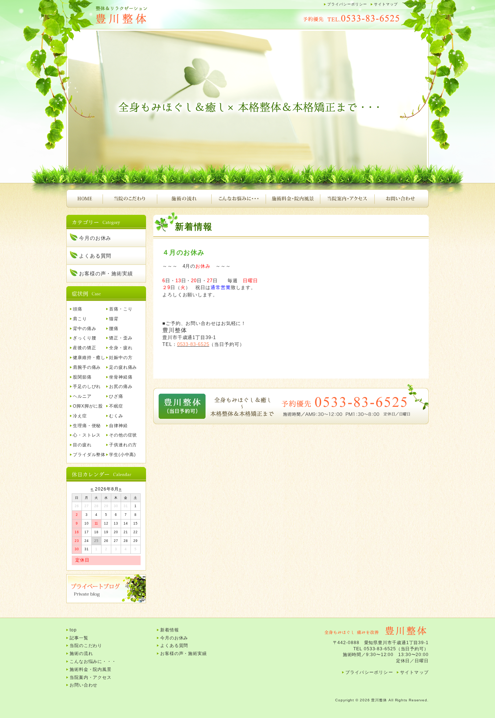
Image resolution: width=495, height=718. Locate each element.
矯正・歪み (121, 338)
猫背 (113, 318)
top (73, 630)
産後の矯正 (84, 347)
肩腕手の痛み (87, 367)
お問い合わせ (401, 198)
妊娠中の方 (121, 357)
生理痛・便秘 (87, 425)
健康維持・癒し (89, 357)
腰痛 (113, 328)
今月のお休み (95, 238)
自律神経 (118, 425)
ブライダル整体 (89, 454)
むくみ (116, 415)
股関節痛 (82, 377)
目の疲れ (82, 444)
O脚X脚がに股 (88, 406)
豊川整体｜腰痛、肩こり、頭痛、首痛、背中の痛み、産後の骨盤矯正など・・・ (139, 15)
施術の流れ (184, 198)
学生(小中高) (122, 454)
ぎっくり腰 (84, 338)
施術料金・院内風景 (293, 198)
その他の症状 (123, 435)
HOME (84, 198)
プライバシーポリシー (347, 4)
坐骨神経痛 (121, 377)
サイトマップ (386, 4)
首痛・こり (121, 309)
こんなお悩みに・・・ (238, 198)
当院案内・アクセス (347, 198)
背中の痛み (84, 328)
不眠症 (116, 406)
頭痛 (77, 309)
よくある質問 (95, 256)
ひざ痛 (116, 396)
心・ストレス (87, 435)
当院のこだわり (130, 198)
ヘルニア (82, 396)
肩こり (80, 318)
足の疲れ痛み (123, 367)
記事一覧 (79, 637)
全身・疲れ (121, 347)
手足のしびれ (87, 386)
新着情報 (169, 630)
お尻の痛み (121, 386)
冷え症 (80, 415)
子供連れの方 (123, 444)
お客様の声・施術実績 (106, 273)
